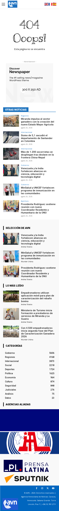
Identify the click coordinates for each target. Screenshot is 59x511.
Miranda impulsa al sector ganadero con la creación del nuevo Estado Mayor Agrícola (37, 122)
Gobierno (25, 165)
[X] (47, 488)
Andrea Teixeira (26, 247)
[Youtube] (53, 488)
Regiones (25, 116)
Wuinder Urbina (27, 261)
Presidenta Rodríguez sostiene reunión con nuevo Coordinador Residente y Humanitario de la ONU (38, 208)
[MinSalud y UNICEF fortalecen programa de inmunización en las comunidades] (11, 189)
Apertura (24, 201)
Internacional (26, 132)
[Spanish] (55, 4)
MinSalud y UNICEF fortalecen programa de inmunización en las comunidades (38, 190)
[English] (46, 4)
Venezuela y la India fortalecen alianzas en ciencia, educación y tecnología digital (33, 172)
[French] (50, 4)
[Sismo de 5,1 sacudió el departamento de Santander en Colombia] (11, 137)
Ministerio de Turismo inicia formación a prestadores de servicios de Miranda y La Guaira (37, 314)
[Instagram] (42, 488)
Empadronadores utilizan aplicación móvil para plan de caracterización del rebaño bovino (37, 297)
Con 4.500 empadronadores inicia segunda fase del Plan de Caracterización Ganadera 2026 (37, 332)
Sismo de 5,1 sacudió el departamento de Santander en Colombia (37, 138)
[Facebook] (36, 488)
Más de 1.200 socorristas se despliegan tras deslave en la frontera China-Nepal (37, 154)
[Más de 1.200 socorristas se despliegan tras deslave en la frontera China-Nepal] (11, 154)
